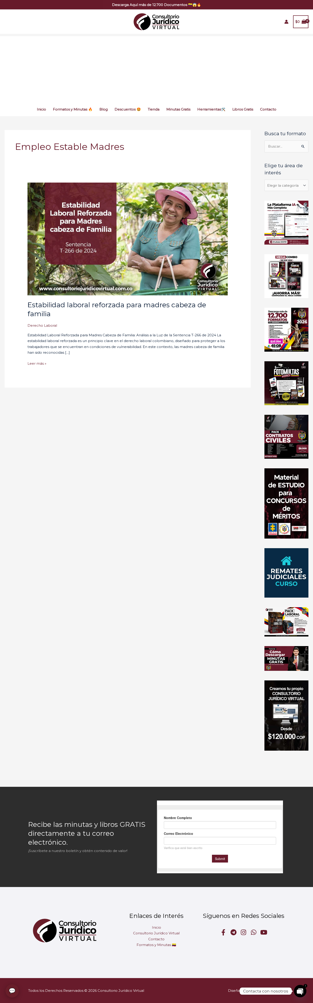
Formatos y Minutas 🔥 (73, 109)
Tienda (153, 109)
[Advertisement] (156, 68)
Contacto (268, 109)
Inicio (41, 109)
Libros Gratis (242, 109)
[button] (156, 4)
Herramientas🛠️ (211, 109)
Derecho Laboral (42, 325)
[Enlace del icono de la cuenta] (286, 22)
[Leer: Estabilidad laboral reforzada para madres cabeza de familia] (127, 238)
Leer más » (36, 363)
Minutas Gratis (178, 109)
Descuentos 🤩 (128, 109)
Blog (103, 109)
